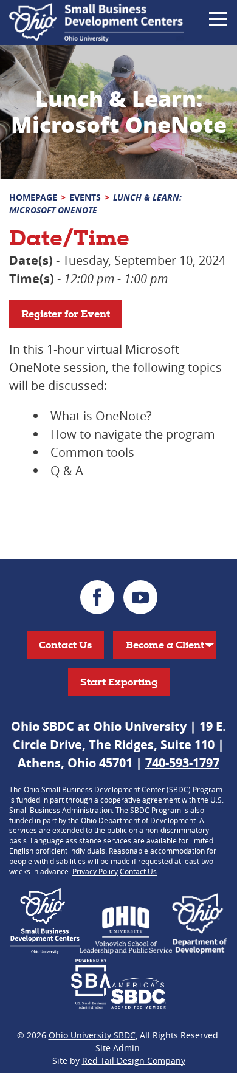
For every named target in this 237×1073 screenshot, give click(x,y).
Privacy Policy (95, 871)
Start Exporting (118, 682)
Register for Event (65, 313)
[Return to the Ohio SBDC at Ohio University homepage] (96, 22)
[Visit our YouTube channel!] (140, 597)
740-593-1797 (182, 763)
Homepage (33, 197)
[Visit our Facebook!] (97, 597)
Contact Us (65, 645)
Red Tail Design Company (133, 1060)
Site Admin (117, 1048)
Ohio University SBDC (92, 1035)
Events (85, 197)
